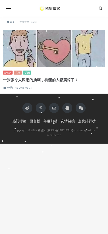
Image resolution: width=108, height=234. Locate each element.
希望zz (42, 130)
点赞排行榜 (87, 121)
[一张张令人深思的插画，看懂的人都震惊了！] (54, 50)
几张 (18, 72)
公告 (10, 87)
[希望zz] (54, 8)
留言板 (35, 121)
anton (7, 72)
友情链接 (68, 121)
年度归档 (50, 121)
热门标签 (19, 121)
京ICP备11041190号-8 (61, 130)
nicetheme (54, 135)
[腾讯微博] (41, 108)
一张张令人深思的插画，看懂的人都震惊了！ (40, 79)
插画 (27, 72)
